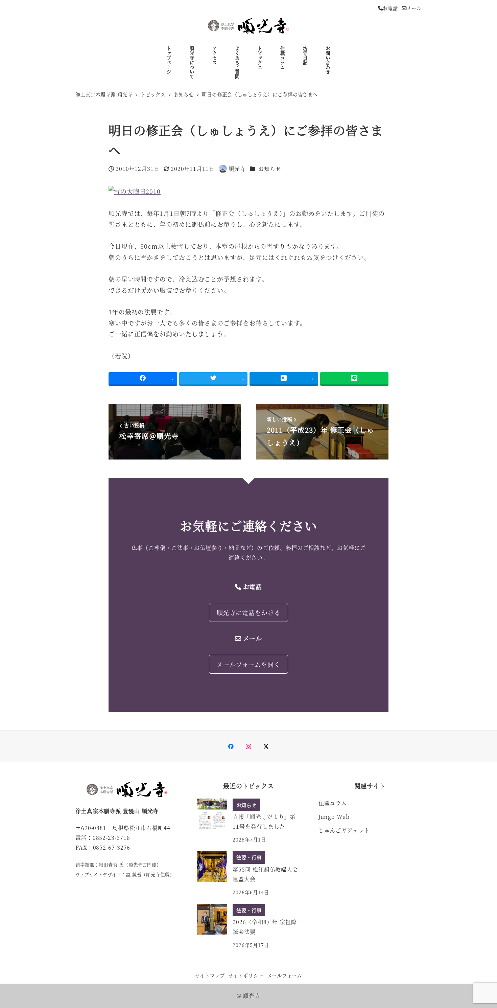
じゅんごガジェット (344, 830)
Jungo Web (334, 817)
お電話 (390, 8)
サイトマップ (209, 975)
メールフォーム (284, 975)
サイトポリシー (245, 975)
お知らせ (269, 169)
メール (414, 8)
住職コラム (332, 803)
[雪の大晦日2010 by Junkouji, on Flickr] (135, 190)
